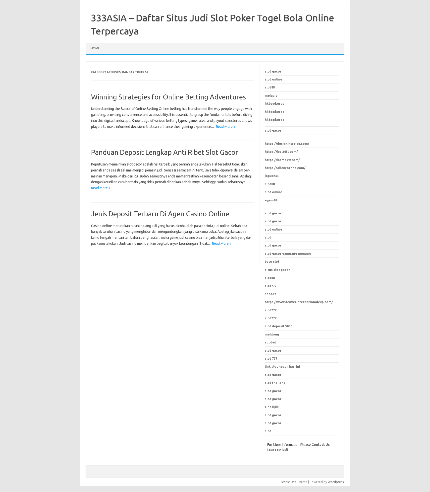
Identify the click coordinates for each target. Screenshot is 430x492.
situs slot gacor (277, 269)
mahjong (272, 334)
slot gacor (273, 71)
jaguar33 (272, 175)
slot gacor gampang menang (288, 253)
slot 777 (271, 358)
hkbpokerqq (274, 103)
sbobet (270, 342)
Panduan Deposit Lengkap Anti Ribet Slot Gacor (164, 152)
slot (268, 237)
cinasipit (272, 407)
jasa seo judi (277, 449)
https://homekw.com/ (282, 160)
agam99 (271, 200)
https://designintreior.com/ (287, 143)
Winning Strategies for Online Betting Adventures (168, 97)
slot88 (270, 87)
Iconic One (288, 482)
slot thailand (275, 382)
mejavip (271, 95)
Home (95, 48)
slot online (273, 79)
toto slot (272, 261)
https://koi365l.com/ (281, 151)
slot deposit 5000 (278, 326)
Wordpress (336, 482)
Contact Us (321, 445)
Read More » (225, 127)
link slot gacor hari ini (282, 366)
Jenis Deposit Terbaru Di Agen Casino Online (160, 214)
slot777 (270, 310)
